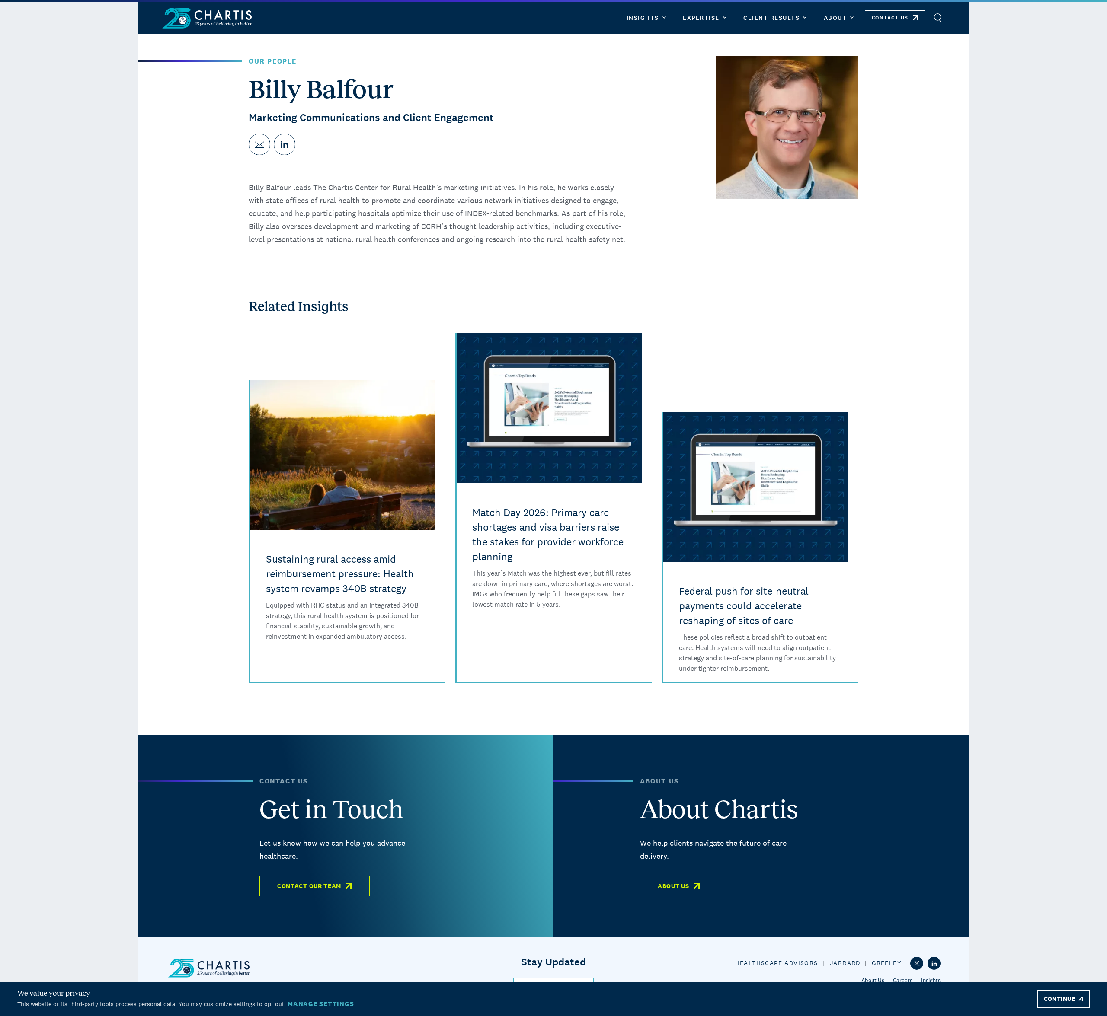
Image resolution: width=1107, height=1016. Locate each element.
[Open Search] (937, 18)
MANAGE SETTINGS (321, 1004)
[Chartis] (207, 17)
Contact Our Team (309, 886)
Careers (902, 980)
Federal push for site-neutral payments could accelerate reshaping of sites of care (744, 605)
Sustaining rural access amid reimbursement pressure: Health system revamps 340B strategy (340, 573)
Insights (931, 980)
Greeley (887, 963)
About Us (673, 886)
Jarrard (845, 963)
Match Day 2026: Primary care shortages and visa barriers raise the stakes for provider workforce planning (548, 534)
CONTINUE (1059, 999)
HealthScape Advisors (776, 963)
